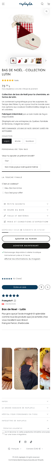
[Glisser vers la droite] (46, 61)
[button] (42, 4)
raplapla (22, 457)
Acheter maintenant (26, 245)
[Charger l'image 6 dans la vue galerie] (32, 61)
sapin (8, 142)
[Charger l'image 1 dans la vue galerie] (13, 61)
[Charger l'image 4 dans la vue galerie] (19, 61)
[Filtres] (41, 287)
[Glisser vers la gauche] (6, 61)
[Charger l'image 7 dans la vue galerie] (38, 61)
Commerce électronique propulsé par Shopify (26, 460)
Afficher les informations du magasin (22, 259)
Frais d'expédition (8, 89)
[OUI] (48, 428)
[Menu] (3, 4)
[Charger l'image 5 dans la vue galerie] (26, 61)
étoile (19, 142)
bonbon (31, 142)
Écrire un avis (20, 287)
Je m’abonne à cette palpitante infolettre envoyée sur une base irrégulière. (27, 433)
